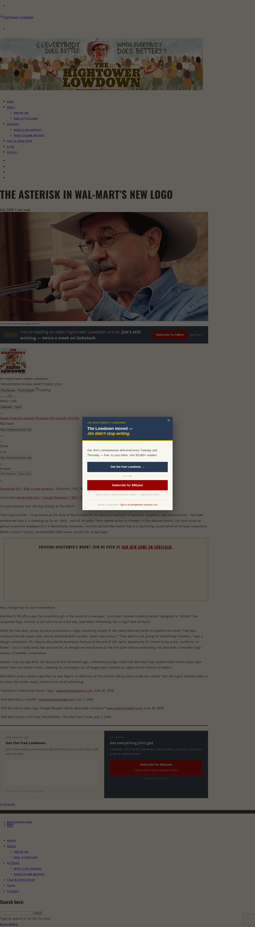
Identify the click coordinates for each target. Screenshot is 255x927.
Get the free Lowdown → (127, 466)
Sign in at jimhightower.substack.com (139, 504)
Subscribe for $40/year (127, 485)
